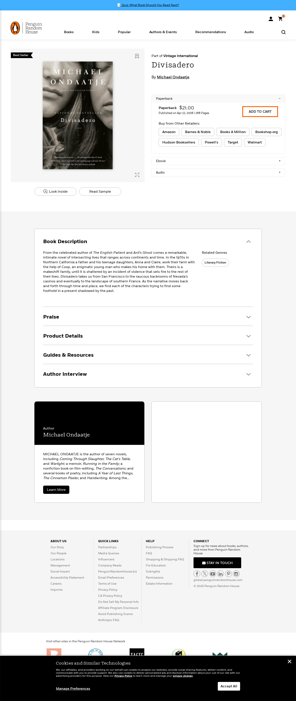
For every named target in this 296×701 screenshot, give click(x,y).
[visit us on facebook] (197, 573)
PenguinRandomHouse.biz (117, 571)
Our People (58, 553)
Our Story (57, 547)
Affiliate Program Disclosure (118, 608)
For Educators (156, 565)
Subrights (153, 571)
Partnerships (107, 547)
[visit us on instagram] (236, 573)
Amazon (169, 132)
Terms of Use (107, 584)
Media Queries (108, 553)
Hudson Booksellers (178, 142)
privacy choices (183, 676)
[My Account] (271, 17)
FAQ (149, 553)
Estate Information (159, 584)
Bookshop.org (266, 132)
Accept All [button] (229, 686)
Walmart (255, 142)
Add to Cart (260, 111)
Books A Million (233, 132)
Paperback (218, 98)
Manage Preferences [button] (73, 689)
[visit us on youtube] (212, 573)
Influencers (106, 559)
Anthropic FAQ (108, 620)
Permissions (154, 578)
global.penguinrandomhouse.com (218, 580)
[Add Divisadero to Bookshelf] (137, 56)
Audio (218, 172)
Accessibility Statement (67, 578)
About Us (58, 541)
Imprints (56, 590)
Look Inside (58, 191)
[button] (69, 31)
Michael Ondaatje (173, 77)
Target (233, 142)
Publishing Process (159, 547)
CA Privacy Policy (110, 596)
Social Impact (60, 571)
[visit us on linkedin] (220, 573)
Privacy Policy (107, 590)
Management (60, 565)
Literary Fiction (215, 262)
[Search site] (283, 31)
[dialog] (148, 678)
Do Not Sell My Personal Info (118, 602)
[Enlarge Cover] (137, 175)
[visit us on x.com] (204, 573)
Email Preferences (111, 578)
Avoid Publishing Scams (115, 614)
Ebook (218, 161)
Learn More (58, 490)
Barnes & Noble (198, 132)
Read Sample (100, 191)
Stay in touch (219, 563)
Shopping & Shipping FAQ (165, 559)
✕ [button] (289, 662)
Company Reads (110, 565)
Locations (57, 559)
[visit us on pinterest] (228, 573)
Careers (56, 584)
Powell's (211, 142)
